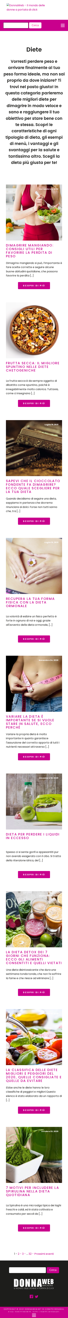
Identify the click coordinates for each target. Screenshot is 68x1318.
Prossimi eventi (44, 1254)
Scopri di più (34, 285)
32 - (31, 1254)
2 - (20, 1254)
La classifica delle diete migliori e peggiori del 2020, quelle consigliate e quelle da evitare (34, 1075)
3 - (24, 1254)
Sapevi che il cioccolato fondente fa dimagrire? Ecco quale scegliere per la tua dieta (33, 486)
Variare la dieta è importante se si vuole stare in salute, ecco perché (30, 722)
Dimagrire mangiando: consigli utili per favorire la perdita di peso (29, 250)
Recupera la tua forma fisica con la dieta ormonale (30, 602)
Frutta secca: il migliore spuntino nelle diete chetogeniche (33, 367)
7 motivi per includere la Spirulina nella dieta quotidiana (32, 1191)
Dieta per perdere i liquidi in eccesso (33, 836)
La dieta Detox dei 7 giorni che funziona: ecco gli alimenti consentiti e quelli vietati (34, 957)
